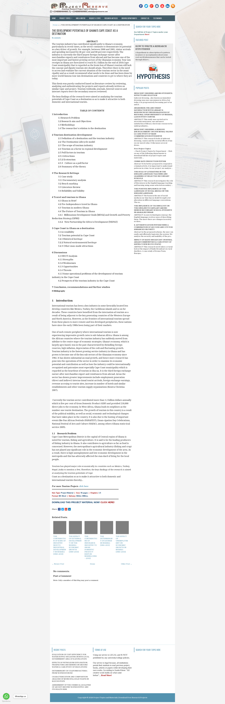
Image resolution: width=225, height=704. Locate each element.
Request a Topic (95, 18)
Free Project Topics (142, 149)
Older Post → (126, 564)
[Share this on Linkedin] (69, 509)
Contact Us (145, 18)
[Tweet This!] (62, 509)
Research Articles (111, 18)
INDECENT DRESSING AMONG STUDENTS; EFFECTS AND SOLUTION (153, 94)
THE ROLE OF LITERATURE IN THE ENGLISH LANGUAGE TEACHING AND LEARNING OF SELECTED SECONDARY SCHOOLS (151, 175)
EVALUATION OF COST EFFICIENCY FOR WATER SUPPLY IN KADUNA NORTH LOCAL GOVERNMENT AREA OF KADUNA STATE (70, 657)
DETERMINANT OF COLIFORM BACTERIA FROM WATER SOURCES (69, 672)
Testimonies (157, 18)
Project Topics (66, 18)
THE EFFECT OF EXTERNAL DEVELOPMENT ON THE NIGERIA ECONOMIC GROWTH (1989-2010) (75, 544)
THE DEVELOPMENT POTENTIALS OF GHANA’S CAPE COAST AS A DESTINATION (85, 32)
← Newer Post (58, 564)
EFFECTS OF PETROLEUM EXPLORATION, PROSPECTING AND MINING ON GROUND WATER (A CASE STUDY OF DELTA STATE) (70, 665)
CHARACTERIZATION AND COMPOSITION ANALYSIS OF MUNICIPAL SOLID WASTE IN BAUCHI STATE (70, 679)
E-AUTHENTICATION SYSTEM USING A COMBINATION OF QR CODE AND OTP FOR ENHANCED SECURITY (153, 227)
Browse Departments (129, 18)
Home (54, 18)
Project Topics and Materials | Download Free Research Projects (120, 698)
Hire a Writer (80, 18)
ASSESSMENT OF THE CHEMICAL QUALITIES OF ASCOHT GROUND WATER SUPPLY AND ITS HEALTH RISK (71, 687)
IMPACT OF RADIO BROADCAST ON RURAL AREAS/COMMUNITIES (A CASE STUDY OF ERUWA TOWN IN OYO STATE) (153, 242)
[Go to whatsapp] (6, 696)
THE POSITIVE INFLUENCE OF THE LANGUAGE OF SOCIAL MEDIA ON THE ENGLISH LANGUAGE (151, 191)
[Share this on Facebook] (59, 509)
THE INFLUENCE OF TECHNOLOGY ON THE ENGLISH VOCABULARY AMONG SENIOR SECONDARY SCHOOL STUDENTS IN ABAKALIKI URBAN (153, 209)
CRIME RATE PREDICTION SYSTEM (150, 161)
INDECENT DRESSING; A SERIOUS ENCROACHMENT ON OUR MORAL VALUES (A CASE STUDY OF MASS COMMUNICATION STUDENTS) (153, 132)
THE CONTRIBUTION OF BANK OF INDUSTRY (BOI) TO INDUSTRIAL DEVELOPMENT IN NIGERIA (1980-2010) (59, 545)
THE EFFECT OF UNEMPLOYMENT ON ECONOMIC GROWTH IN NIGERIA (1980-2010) (122, 544)
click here (83, 486)
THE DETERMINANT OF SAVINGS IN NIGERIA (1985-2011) (106, 540)
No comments (56, 37)
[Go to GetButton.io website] (6, 701)
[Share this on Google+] (66, 509)
